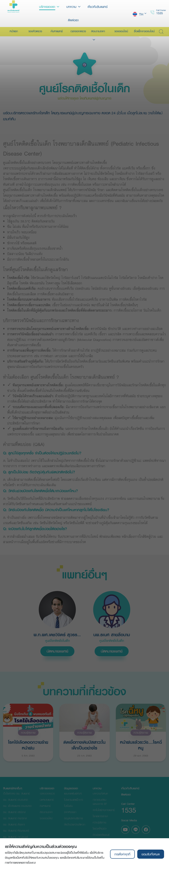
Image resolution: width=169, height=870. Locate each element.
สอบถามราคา (46, 812)
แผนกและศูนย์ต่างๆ (73, 793)
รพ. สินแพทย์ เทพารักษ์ (15, 818)
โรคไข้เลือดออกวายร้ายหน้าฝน (28, 744)
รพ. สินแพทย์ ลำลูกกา (14, 824)
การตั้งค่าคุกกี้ (122, 854)
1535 (159, 13)
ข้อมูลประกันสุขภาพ (73, 818)
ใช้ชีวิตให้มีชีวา (100, 828)
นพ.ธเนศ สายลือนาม (111, 634)
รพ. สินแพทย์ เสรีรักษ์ (14, 812)
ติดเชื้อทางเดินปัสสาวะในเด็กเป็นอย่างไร (84, 744)
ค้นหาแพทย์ (45, 805)
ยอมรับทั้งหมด (151, 854)
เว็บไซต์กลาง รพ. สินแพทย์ (16, 793)
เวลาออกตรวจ (47, 793)
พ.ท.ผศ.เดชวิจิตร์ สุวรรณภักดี (57, 634)
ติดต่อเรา (126, 794)
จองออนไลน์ (46, 818)
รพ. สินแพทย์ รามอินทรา (15, 799)
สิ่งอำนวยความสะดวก (74, 824)
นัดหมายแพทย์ (57, 651)
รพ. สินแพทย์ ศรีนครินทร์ (16, 830)
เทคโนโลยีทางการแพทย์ (104, 809)
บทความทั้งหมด (100, 793)
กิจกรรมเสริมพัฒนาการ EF (100, 801)
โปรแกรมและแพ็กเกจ (73, 799)
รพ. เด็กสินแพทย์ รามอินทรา (17, 805)
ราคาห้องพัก (70, 812)
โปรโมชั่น (68, 805)
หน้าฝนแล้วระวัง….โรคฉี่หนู (141, 744)
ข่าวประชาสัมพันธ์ (101, 834)
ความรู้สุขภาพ (28, 732)
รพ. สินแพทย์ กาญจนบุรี (15, 836)
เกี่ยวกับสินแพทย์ (130, 788)
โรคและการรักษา (100, 816)
